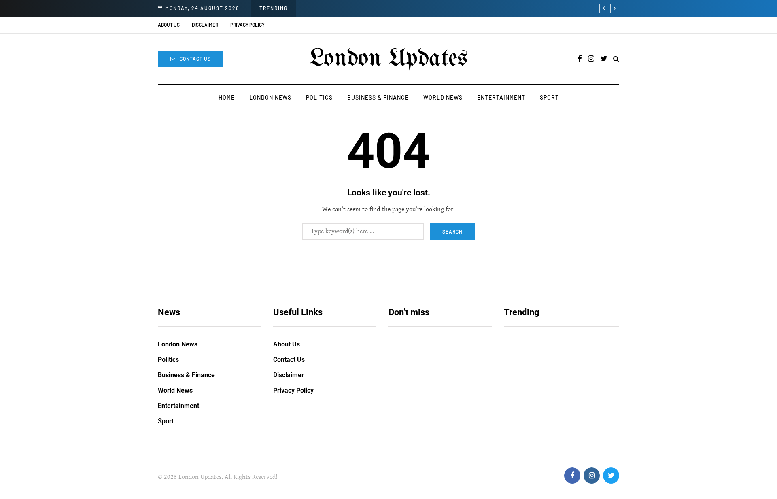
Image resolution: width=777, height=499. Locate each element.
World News (443, 97)
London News (270, 97)
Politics (319, 97)
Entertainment (501, 97)
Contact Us (195, 59)
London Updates (389, 59)
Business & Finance (378, 97)
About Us (169, 25)
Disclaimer (205, 25)
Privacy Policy (247, 25)
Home (227, 97)
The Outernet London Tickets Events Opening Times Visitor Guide (436, 404)
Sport (549, 97)
